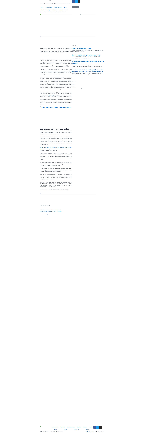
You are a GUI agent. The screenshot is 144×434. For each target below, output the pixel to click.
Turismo (66, 9)
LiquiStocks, (51, 95)
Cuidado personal (58, 7)
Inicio (42, 7)
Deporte (60, 9)
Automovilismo (49, 7)
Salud (65, 429)
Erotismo (85, 427)
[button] (88, 81)
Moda (42, 9)
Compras (55, 9)
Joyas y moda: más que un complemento (86, 55)
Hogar (65, 7)
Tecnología (48, 9)
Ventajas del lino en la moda (81, 48)
